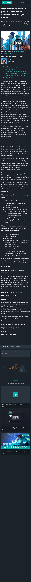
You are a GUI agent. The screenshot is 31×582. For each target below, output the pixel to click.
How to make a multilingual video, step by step (15, 428)
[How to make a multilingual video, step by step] (15, 425)
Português (4, 53)
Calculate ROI (9, 77)
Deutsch (16, 52)
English (22, 52)
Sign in (22, 2)
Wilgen (10, 59)
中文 (10, 53)
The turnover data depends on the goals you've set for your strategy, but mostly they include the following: (17, 73)
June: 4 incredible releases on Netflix (12, 404)
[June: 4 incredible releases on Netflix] (15, 402)
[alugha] (7, 2)
